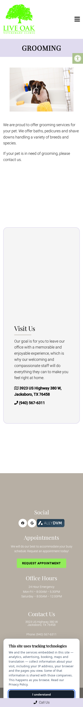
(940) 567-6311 (32, 403)
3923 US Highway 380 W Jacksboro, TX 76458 (41, 623)
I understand (41, 694)
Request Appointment (41, 563)
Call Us (44, 702)
